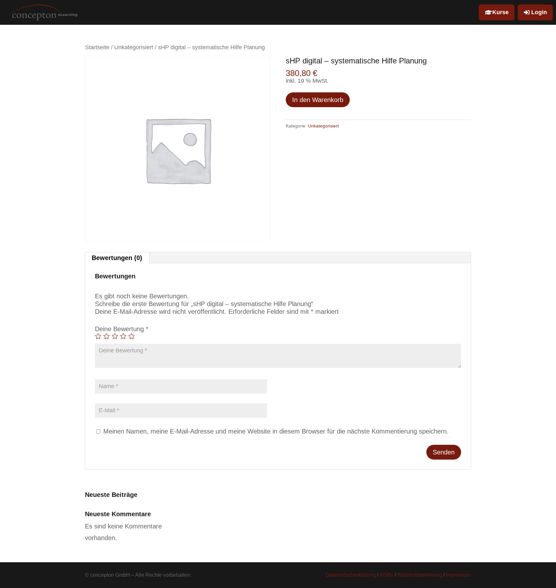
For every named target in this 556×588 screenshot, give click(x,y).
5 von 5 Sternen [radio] (131, 336)
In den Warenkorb (317, 99)
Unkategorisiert (133, 47)
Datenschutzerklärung (351, 575)
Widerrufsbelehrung (419, 575)
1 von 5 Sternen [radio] (98, 336)
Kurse (500, 12)
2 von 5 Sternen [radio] (106, 336)
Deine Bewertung (121, 328)
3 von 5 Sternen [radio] (115, 336)
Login (539, 12)
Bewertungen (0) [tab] (117, 257)
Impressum (458, 575)
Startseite (97, 47)
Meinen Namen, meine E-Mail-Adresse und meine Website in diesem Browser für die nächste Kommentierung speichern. (276, 431)
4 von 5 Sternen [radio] (123, 336)
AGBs (386, 575)
